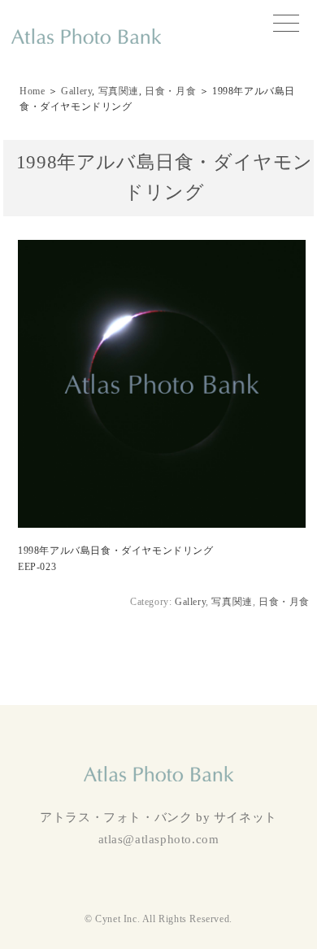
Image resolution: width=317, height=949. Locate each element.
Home (32, 91)
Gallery (76, 91)
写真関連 (118, 91)
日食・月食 (170, 91)
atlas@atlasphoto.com (158, 839)
